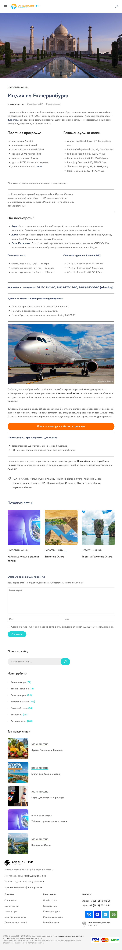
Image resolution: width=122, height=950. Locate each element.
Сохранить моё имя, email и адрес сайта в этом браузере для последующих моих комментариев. (62, 626)
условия (6, 938)
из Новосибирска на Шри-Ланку (91, 461)
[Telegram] (105, 914)
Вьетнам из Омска (41, 845)
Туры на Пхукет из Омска (97, 557)
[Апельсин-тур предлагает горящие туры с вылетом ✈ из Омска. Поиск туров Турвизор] (25, 6)
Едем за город (18, 695)
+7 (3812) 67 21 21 (99, 905)
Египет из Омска (54, 557)
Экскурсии (16, 714)
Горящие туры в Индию (42, 478)
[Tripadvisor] (113, 914)
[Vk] (89, 914)
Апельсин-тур (17, 104)
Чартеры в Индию (22, 487)
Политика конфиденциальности (67, 935)
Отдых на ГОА (37, 483)
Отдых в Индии (21, 483)
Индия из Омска (92, 478)
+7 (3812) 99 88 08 (100, 900)
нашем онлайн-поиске (70, 393)
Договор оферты (35, 887)
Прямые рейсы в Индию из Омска (65, 483)
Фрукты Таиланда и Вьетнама (47, 750)
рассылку (39, 881)
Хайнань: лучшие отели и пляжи (49, 821)
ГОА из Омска (20, 478)
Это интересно (18, 721)
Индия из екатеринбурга (69, 478)
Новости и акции (18, 87)
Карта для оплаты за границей (47, 797)
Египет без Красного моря (45, 774)
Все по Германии (20, 688)
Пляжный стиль (19, 708)
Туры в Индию (93, 483)
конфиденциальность (35, 875)
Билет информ (18, 682)
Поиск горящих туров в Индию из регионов (61, 426)
